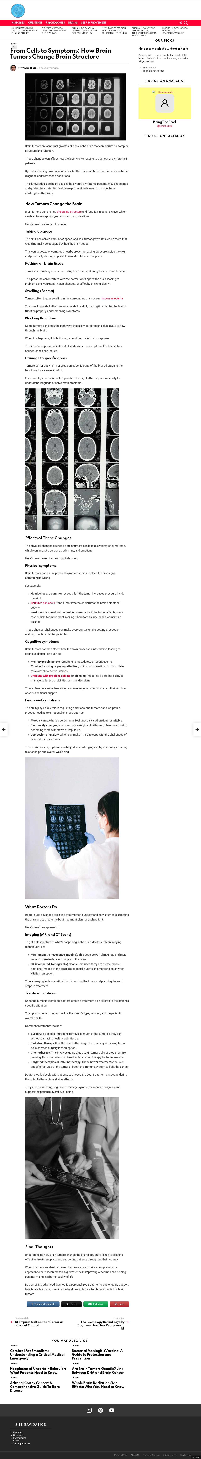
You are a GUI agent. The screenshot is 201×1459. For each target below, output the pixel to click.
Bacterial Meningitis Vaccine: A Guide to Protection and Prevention (97, 1354)
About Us (135, 1455)
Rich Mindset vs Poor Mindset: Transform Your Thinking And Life (24, 30)
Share (14, 46)
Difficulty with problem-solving (51, 675)
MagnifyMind (120, 1455)
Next (189, 32)
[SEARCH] (186, 23)
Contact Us (185, 1455)
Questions (35, 23)
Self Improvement (93, 23)
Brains (72, 23)
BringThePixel (164, 122)
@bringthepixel (164, 126)
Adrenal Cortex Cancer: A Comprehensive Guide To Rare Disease (35, 1386)
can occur (43, 603)
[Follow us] (180, 23)
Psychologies (55, 23)
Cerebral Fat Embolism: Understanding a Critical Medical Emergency (84, 30)
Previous (11, 32)
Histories (18, 23)
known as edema (112, 298)
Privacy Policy (170, 1455)
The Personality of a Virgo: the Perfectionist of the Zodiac (54, 30)
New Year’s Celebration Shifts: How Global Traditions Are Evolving (114, 30)
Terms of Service (151, 1455)
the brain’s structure (69, 211)
